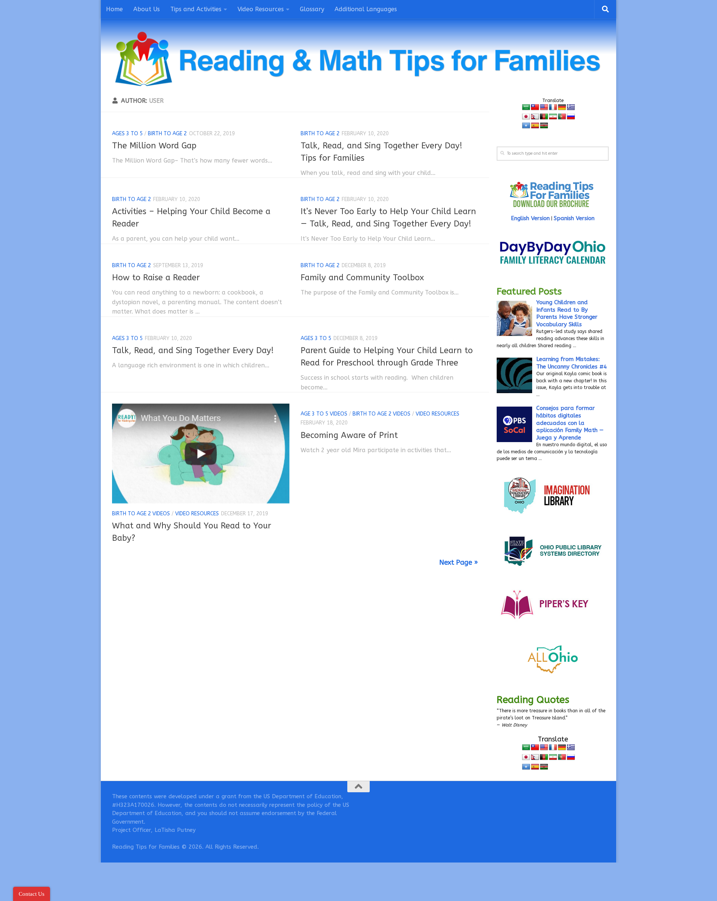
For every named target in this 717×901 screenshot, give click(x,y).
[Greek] (571, 107)
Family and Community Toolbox (362, 278)
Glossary (312, 9)
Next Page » (458, 562)
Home (114, 9)
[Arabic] (526, 107)
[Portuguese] (562, 116)
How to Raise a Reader (156, 278)
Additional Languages (366, 9)
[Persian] (553, 116)
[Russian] (571, 116)
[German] (562, 107)
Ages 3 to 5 (127, 133)
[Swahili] (544, 125)
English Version (530, 218)
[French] (553, 107)
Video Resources (197, 513)
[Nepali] (535, 116)
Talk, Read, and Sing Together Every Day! (193, 350)
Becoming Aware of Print (349, 435)
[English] (544, 107)
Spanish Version (574, 218)
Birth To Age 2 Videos (141, 513)
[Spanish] (535, 125)
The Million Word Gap (154, 146)
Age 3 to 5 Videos (324, 414)
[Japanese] (526, 116)
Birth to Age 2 (167, 133)
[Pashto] (544, 116)
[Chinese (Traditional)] (535, 107)
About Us (146, 9)
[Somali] (526, 125)
